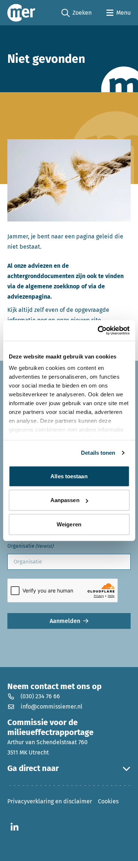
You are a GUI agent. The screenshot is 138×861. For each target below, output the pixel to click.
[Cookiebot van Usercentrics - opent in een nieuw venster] (98, 330)
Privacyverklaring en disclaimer (49, 801)
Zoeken (76, 13)
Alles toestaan (68, 476)
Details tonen (98, 453)
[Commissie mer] (21, 13)
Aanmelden (65, 620)
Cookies (108, 801)
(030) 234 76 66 (40, 696)
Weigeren (69, 524)
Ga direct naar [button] (33, 768)
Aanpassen (64, 500)
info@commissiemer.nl (51, 706)
